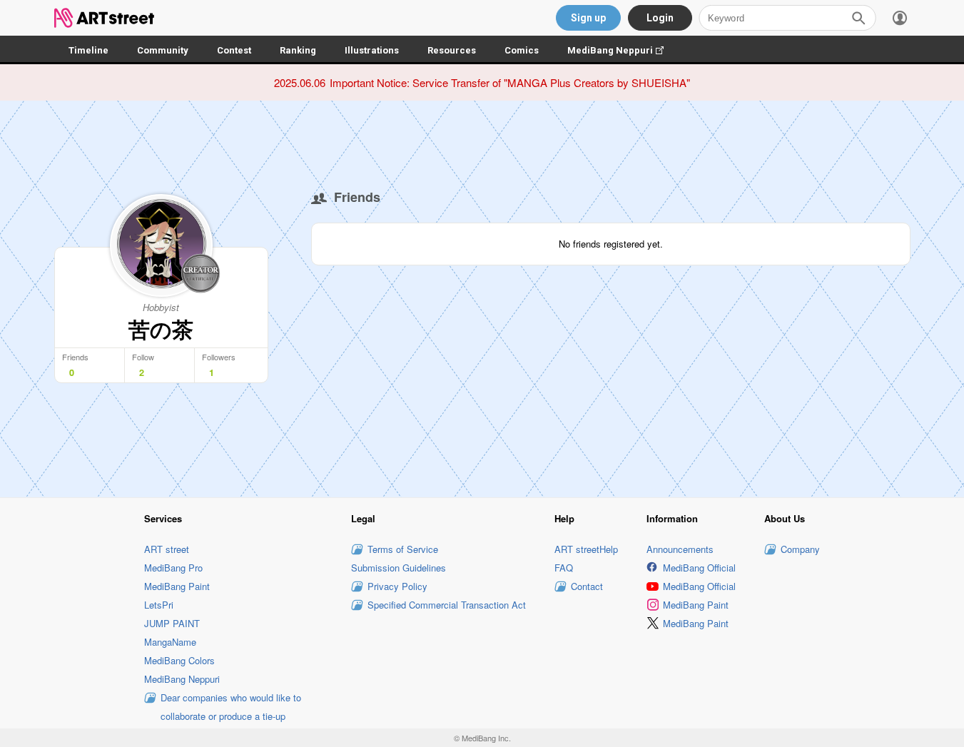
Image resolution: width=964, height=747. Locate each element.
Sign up (588, 18)
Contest (234, 50)
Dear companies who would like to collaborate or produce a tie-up (231, 707)
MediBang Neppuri (622, 50)
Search (858, 18)
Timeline (88, 50)
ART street (166, 549)
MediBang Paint (177, 586)
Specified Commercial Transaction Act (446, 604)
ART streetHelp (586, 549)
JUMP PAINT (172, 623)
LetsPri (158, 604)
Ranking (298, 50)
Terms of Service (402, 549)
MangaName (170, 642)
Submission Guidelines (398, 567)
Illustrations (372, 50)
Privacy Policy (397, 586)
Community (162, 50)
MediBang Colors (179, 660)
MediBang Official (699, 567)
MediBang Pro (173, 567)
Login (660, 18)
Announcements (680, 549)
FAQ (563, 567)
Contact (587, 586)
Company (800, 549)
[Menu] (900, 18)
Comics (521, 50)
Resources (451, 50)
